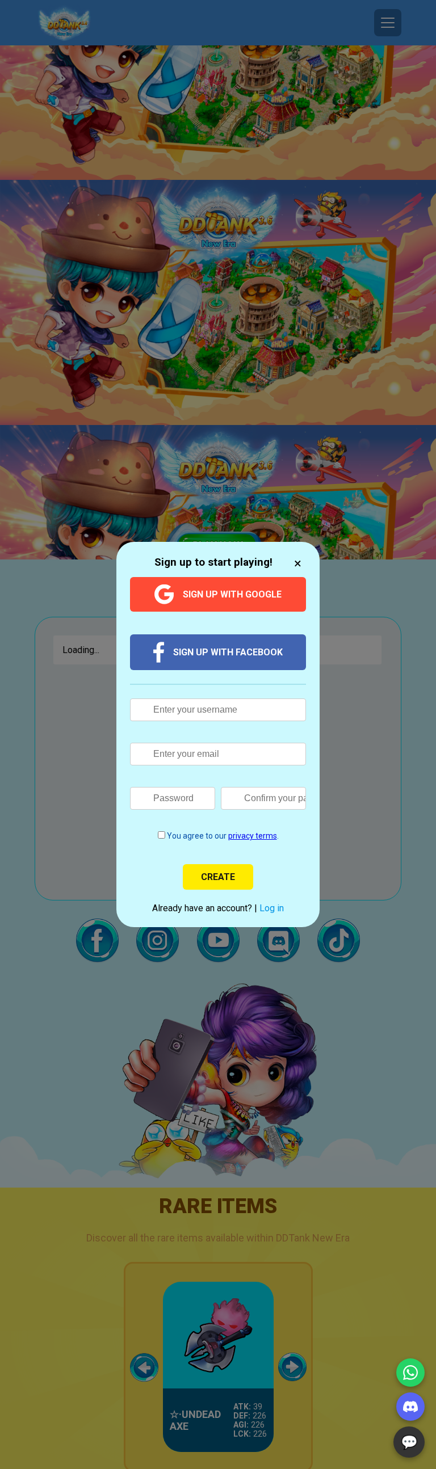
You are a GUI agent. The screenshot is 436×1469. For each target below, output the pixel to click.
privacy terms (252, 835)
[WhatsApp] (410, 1372)
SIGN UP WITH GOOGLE (232, 594)
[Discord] (410, 1406)
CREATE (218, 877)
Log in (271, 908)
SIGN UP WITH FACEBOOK (228, 652)
